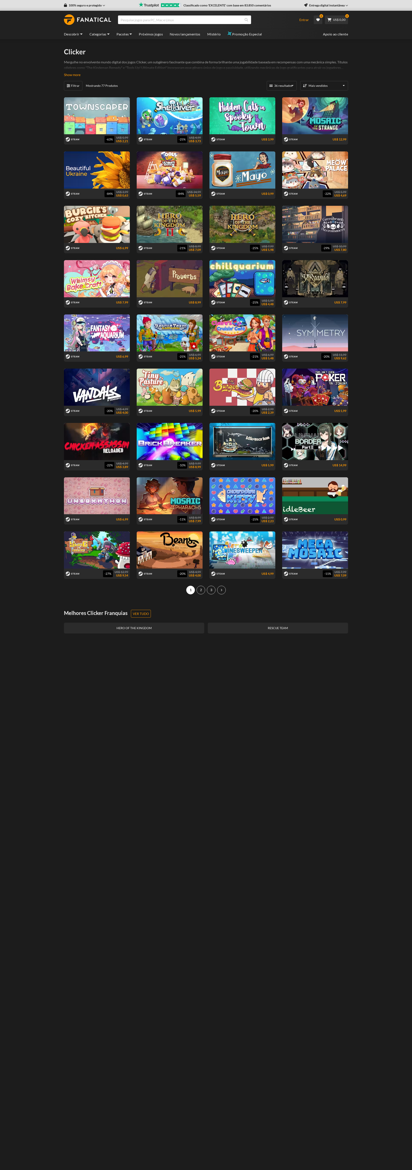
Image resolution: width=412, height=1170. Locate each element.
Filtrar (75, 85)
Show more (72, 75)
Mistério (214, 34)
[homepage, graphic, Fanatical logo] (87, 19)
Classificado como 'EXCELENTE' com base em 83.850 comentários (227, 5)
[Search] (246, 19)
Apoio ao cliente (335, 34)
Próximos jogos (151, 34)
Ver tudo (141, 614)
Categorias (97, 34)
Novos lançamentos (185, 34)
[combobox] (206, 19)
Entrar (304, 20)
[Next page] (221, 590)
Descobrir (71, 34)
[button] (84, 5)
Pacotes (123, 34)
